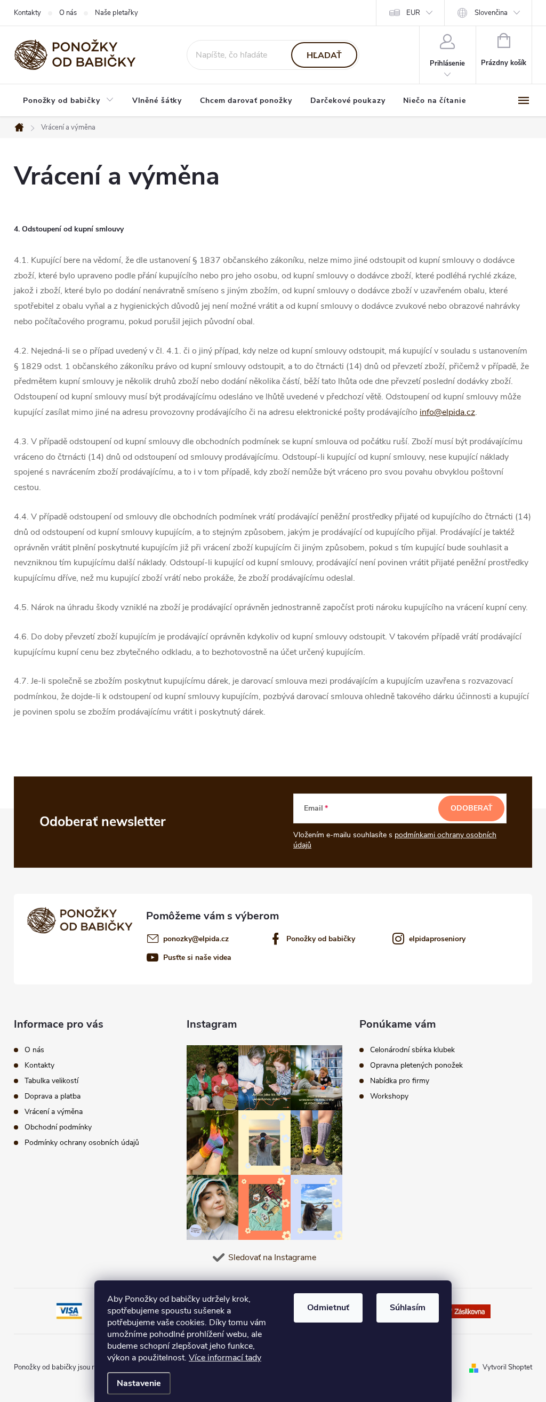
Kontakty (27, 13)
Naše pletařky (116, 13)
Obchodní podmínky (58, 1127)
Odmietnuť (328, 1307)
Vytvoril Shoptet (507, 1367)
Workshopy (389, 1096)
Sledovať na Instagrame (272, 1257)
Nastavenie (139, 1383)
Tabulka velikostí (51, 1081)
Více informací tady (225, 1358)
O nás (68, 13)
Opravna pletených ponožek (416, 1065)
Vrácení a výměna (54, 1112)
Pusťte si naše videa (197, 957)
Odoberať (472, 808)
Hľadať (324, 55)
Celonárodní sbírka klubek (412, 1050)
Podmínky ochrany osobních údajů (82, 1143)
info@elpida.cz (447, 412)
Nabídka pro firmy (399, 1081)
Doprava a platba (53, 1096)
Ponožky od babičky (320, 939)
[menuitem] (68, 100)
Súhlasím (407, 1307)
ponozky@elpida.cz (196, 939)
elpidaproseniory (437, 939)
